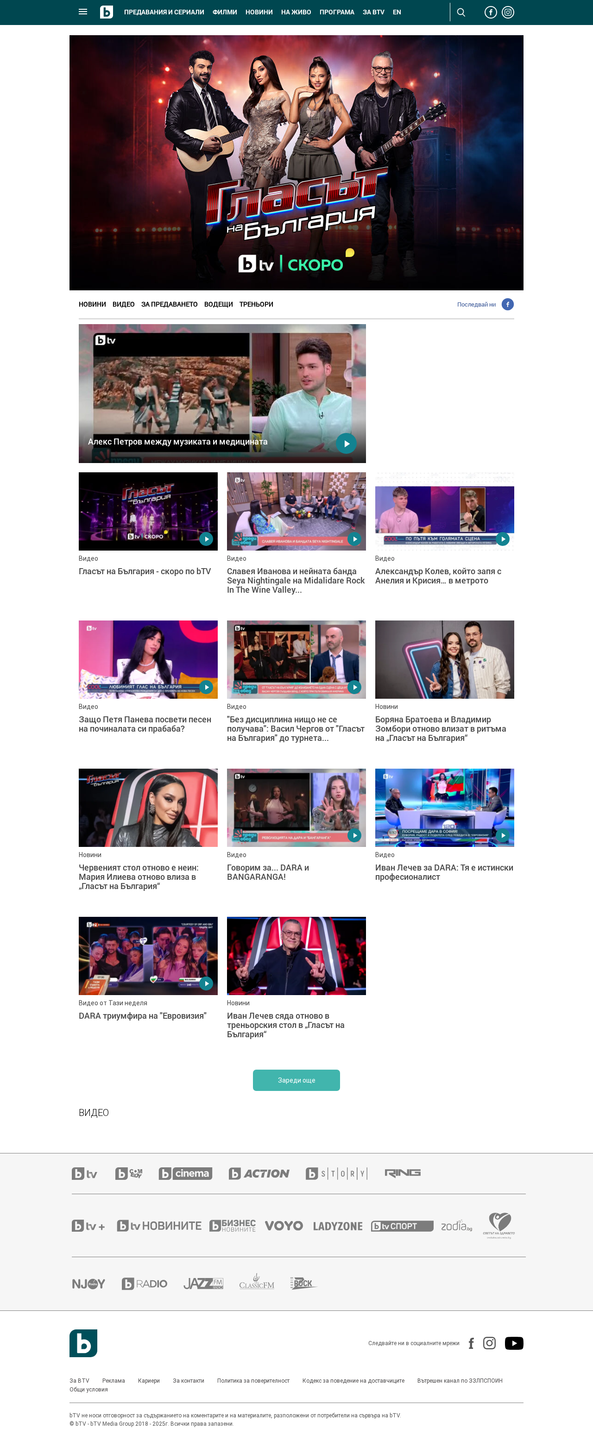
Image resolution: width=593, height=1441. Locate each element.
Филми (225, 12)
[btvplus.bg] (93, 1226)
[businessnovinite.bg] (237, 1225)
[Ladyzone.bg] (343, 1226)
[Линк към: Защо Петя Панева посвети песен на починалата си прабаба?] (148, 689)
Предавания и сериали (164, 12)
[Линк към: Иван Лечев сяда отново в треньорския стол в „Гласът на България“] (296, 986)
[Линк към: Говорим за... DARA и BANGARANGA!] (296, 838)
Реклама (113, 1381)
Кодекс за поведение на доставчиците (353, 1381)
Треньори (256, 304)
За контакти (188, 1381)
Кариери (149, 1381)
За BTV (79, 1381)
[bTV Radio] (152, 1284)
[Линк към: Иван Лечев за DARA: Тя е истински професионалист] (444, 838)
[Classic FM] (265, 1284)
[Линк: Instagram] (485, 1343)
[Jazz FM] (211, 1283)
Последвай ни (476, 304)
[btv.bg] (93, 1173)
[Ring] (411, 1173)
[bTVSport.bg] (406, 1225)
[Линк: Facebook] (467, 1343)
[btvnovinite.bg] (162, 1226)
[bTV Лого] (83, 1343)
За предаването (169, 304)
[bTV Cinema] (193, 1173)
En (397, 12)
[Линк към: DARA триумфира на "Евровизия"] (148, 986)
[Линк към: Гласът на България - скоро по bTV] (148, 541)
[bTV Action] (267, 1173)
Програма (337, 12)
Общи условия (88, 1389)
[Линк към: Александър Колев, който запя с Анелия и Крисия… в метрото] (444, 541)
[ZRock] (312, 1283)
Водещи (218, 304)
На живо (296, 12)
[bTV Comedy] (136, 1173)
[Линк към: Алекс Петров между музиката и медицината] (222, 393)
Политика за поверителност (253, 1381)
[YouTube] (510, 1343)
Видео (124, 304)
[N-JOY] (97, 1283)
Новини (259, 12)
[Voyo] (289, 1225)
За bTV (374, 12)
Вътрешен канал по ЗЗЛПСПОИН (460, 1381)
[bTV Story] (345, 1173)
